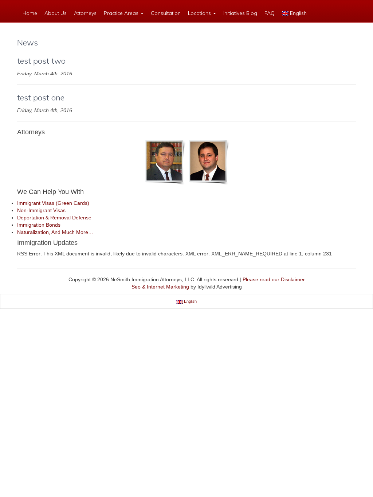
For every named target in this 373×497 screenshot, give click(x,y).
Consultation (166, 13)
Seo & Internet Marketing (160, 287)
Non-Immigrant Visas (41, 210)
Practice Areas (122, 13)
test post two (41, 61)
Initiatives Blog (240, 13)
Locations (200, 13)
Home (30, 13)
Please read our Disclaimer (274, 279)
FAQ (269, 13)
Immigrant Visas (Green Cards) (53, 203)
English (297, 13)
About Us (55, 13)
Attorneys (85, 13)
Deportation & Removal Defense (54, 217)
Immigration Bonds (38, 225)
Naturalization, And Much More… (55, 232)
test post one (40, 97)
